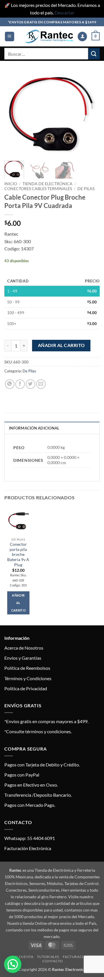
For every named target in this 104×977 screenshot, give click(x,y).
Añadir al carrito (61, 345)
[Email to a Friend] (41, 384)
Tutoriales (48, 957)
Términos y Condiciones (27, 678)
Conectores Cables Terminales (38, 188)
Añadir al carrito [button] (18, 602)
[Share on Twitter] (30, 384)
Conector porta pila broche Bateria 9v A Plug (18, 554)
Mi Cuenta (23, 957)
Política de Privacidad (25, 688)
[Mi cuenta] (82, 36)
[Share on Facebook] (20, 384)
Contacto (52, 961)
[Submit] (94, 53)
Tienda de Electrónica (48, 183)
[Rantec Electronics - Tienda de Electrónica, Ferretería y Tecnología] (49, 36)
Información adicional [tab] (34, 428)
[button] (9, 36)
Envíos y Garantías (22, 658)
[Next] (90, 114)
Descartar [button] (64, 12)
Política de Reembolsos (27, 668)
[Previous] (13, 114)
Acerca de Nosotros (23, 647)
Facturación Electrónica (27, 848)
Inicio (10, 183)
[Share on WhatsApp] (9, 384)
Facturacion (76, 957)
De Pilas (85, 188)
